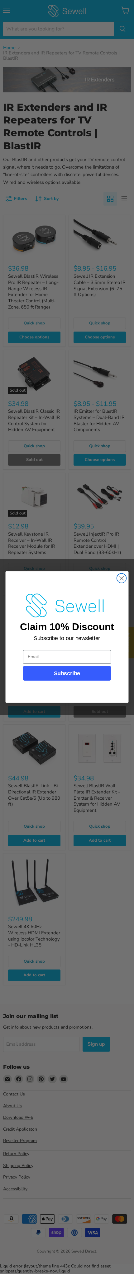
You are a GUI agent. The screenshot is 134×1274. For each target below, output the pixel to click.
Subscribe (67, 673)
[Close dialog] (122, 578)
